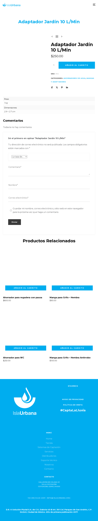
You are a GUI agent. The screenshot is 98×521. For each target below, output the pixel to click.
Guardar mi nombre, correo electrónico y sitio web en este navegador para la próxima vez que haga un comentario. (48, 210)
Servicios (49, 451)
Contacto (49, 469)
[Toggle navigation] (79, 4)
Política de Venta (73, 405)
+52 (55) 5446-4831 (37, 498)
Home (49, 439)
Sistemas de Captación (49, 447)
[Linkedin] (67, 87)
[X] (57, 87)
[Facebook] (52, 87)
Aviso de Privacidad (73, 399)
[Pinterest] (62, 87)
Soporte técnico (49, 460)
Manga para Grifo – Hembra (64, 297)
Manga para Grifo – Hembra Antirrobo (70, 357)
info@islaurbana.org (59, 498)
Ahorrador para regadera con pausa (22, 297)
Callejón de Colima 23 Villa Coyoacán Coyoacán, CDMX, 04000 (49, 484)
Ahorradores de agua (74, 78)
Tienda (49, 443)
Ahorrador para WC (13, 357)
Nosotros (49, 464)
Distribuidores (49, 456)
